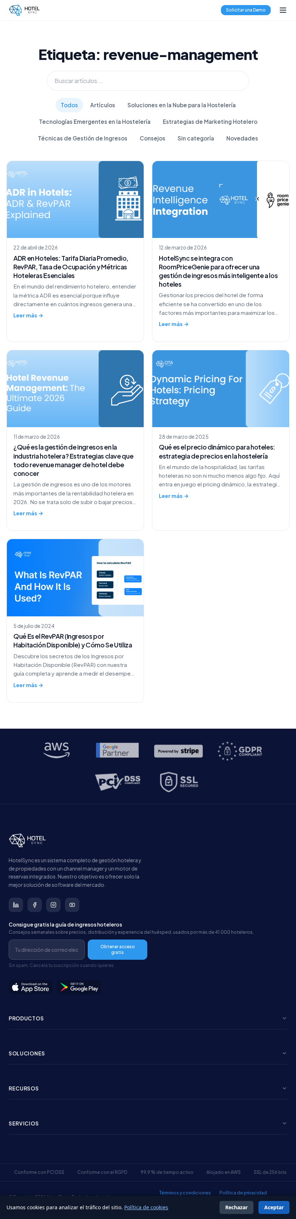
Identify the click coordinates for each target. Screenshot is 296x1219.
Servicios (24, 1123)
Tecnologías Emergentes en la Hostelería (95, 121)
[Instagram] (53, 905)
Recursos (24, 1088)
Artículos (102, 104)
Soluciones (27, 1053)
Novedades (242, 138)
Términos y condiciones (185, 1193)
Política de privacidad (243, 1193)
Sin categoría (196, 138)
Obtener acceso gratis (117, 949)
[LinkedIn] (16, 905)
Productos (26, 1018)
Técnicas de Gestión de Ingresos (82, 138)
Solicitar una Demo (246, 10)
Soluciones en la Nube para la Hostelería (181, 104)
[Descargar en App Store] (31, 987)
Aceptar (274, 1207)
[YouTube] (72, 905)
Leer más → (28, 315)
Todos (69, 104)
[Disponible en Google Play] (79, 987)
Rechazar (236, 1207)
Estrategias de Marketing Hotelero (210, 121)
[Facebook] (34, 905)
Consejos (152, 138)
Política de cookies (146, 1207)
